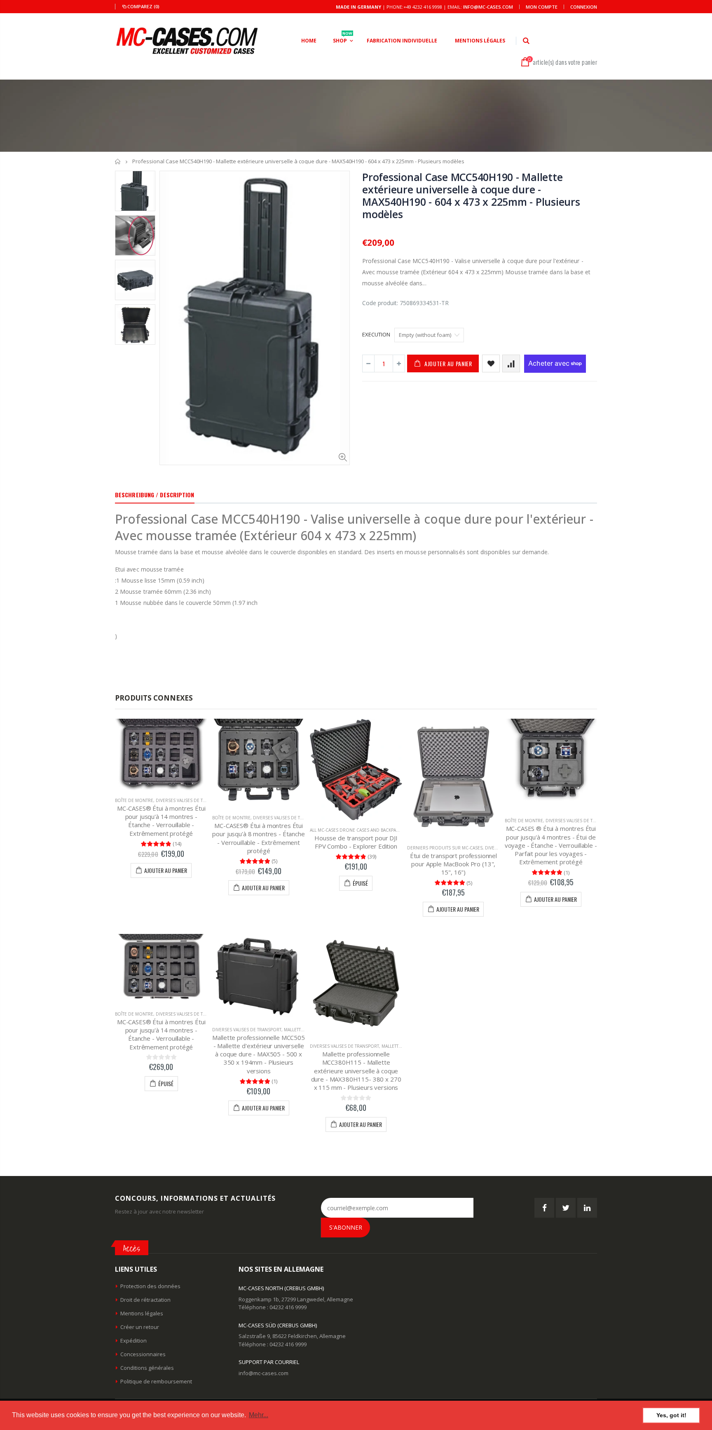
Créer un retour (139, 1327)
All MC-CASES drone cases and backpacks (357, 830)
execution (376, 334)
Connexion (583, 7)
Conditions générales (147, 1367)
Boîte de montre (134, 800)
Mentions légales (141, 1313)
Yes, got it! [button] (671, 1415)
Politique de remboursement (156, 1381)
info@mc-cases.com (488, 7)
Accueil (118, 161)
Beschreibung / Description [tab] (154, 494)
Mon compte (541, 7)
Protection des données (150, 1286)
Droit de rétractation (145, 1299)
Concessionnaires (143, 1354)
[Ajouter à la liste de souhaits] (491, 363)
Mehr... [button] (258, 1414)
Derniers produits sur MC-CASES (444, 848)
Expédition (133, 1340)
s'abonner (345, 1227)
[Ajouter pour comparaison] (511, 363)
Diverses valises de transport (190, 800)
